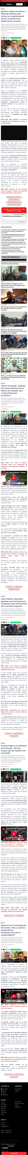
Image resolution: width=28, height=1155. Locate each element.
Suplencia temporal (14, 199)
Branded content (19, 1103)
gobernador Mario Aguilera (14, 202)
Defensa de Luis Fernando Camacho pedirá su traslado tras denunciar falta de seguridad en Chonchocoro (14, 191)
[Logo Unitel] (8, 4)
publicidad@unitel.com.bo (8, 1144)
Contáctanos (18, 1089)
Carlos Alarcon (19, 1074)
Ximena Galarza (9, 915)
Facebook (5, 1089)
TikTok (4, 1092)
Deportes (3, 1110)
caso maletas (14, 736)
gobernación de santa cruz (14, 197)
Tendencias (18, 1101)
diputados (8, 733)
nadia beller (18, 586)
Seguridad (4, 304)
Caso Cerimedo (19, 915)
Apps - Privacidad (6, 1130)
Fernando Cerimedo (14, 589)
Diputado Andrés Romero (14, 204)
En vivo (20, 4)
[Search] (25, 4)
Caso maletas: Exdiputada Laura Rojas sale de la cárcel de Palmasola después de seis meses (14, 667)
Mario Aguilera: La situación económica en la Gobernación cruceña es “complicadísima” (14, 121)
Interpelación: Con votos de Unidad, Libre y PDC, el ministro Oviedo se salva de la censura (14, 712)
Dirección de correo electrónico (12, 216)
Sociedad (3, 1106)
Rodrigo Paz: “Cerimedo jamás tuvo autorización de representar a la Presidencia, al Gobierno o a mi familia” (14, 844)
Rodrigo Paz (10, 586)
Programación (5, 1126)
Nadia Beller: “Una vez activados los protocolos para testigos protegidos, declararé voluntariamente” (14, 909)
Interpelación (8, 1074)
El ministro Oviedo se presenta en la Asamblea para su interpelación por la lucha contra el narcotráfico (14, 1059)
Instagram (5, 1094)
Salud (2, 1114)
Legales (17, 1091)
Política (3, 8)
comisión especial (18, 733)
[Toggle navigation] (2, 4)
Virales (17, 1105)
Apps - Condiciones (6, 1132)
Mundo (3, 1108)
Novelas (3, 1124)
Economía (3, 327)
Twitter (4, 1091)
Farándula (17, 1107)
